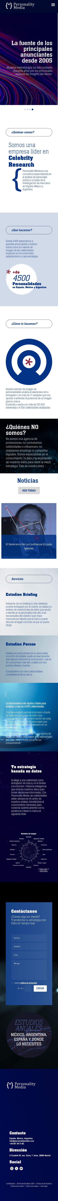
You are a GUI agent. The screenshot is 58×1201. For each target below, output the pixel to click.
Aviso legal (43, 1186)
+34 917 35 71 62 (16, 1143)
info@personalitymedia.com (21, 1141)
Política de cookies (32, 1186)
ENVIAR (40, 988)
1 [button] (25, 109)
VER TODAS (29, 490)
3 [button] (30, 109)
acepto (25, 983)
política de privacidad (28, 983)
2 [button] (27, 109)
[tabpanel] (29, 58)
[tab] (25, 109)
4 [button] (32, 109)
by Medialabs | (11, 1184)
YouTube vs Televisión (30, 546)
